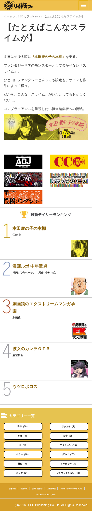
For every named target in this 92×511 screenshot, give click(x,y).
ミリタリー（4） (69, 463)
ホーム (8, 16)
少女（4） (23, 435)
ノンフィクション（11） (69, 472)
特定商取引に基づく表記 (46, 494)
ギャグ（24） (23, 472)
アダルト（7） (69, 426)
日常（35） (69, 435)
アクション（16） (69, 445)
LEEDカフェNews (28, 16)
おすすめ (12, 488)
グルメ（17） (69, 454)
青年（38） (23, 426)
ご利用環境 (51, 488)
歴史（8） (23, 463)
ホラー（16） (23, 454)
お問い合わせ (37, 488)
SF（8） (23, 445)
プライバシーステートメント (71, 488)
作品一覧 (24, 488)
